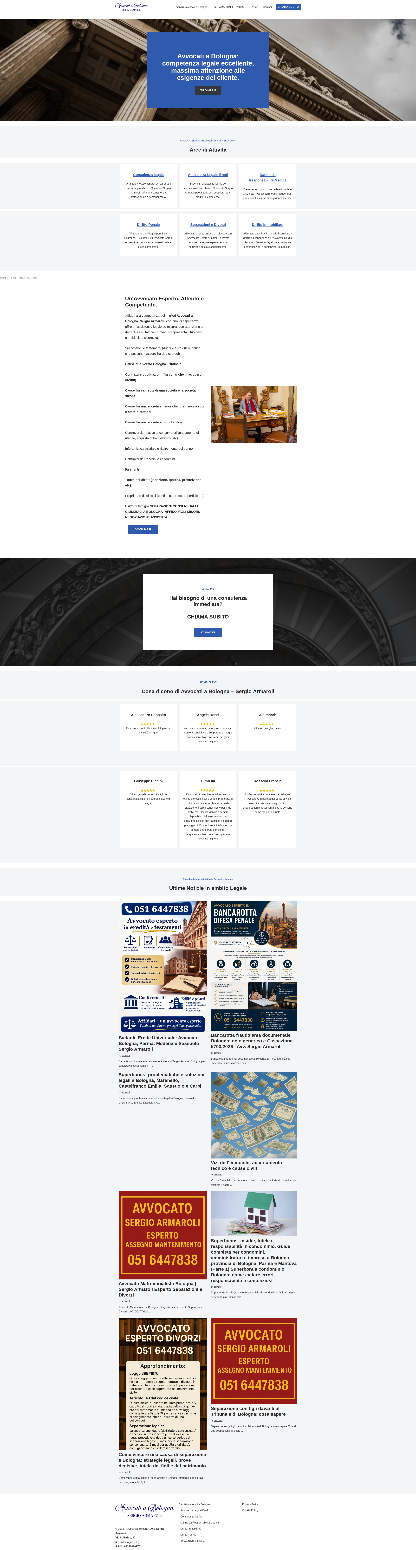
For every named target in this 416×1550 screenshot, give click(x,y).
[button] (208, 7)
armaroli (126, 1055)
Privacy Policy (250, 1504)
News (255, 7)
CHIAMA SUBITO (288, 7)
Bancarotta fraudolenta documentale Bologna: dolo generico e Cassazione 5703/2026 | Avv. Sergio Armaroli (251, 1041)
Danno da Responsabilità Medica (199, 1522)
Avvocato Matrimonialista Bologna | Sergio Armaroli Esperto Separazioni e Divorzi (160, 1289)
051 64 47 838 (208, 90)
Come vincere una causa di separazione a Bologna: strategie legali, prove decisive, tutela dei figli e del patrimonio (162, 1460)
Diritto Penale (148, 225)
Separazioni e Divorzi (208, 225)
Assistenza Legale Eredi (208, 175)
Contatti (267, 7)
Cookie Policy (250, 1510)
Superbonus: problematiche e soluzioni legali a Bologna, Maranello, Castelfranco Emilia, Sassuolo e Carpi (161, 1080)
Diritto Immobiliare (267, 225)
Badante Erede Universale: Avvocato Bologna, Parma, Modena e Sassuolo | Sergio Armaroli (160, 1043)
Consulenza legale (148, 175)
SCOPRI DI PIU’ (143, 529)
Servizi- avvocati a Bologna (194, 1504)
